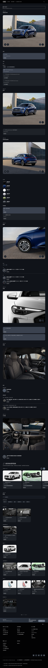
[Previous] (40, 44)
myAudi (32, 630)
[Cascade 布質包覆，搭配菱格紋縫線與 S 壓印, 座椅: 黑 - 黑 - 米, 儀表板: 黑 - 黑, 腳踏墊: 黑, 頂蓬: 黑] (4, 408)
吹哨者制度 (4, 650)
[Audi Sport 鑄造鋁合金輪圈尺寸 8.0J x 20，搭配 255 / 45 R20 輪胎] (4, 282)
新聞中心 (18, 643)
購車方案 (18, 629)
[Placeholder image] (4, 390)
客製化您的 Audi (5, 630)
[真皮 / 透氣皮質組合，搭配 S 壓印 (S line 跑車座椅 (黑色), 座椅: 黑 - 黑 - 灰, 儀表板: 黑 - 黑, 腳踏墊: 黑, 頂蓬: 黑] (4, 400)
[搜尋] (44, 2)
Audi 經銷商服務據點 (20, 634)
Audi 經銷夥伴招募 (6, 648)
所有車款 (4, 629)
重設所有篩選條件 (6, 503)
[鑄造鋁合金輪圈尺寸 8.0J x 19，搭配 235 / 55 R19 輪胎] (4, 270)
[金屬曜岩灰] (4, 202)
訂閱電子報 (4, 643)
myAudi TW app (34, 632)
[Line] (44, 655)
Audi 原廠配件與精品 (34, 629)
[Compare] (8, 44)
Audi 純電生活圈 (5, 632)
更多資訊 (5, 133)
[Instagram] (36, 655)
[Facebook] (33, 655)
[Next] (43, 44)
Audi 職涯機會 (5, 646)
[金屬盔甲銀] (4, 194)
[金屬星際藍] (4, 186)
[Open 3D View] (5, 44)
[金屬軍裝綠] (4, 198)
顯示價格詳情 (31, 621)
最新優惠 (18, 630)
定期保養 (32, 634)
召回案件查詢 (33, 637)
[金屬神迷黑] (4, 182)
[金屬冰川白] (4, 190)
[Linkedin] (41, 655)
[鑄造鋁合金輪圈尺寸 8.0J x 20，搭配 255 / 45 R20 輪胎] (4, 278)
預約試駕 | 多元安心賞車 (20, 632)
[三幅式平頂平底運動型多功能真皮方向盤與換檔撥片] (4, 456)
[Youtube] (39, 655)
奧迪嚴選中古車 (5, 634)
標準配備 (5, 57)
